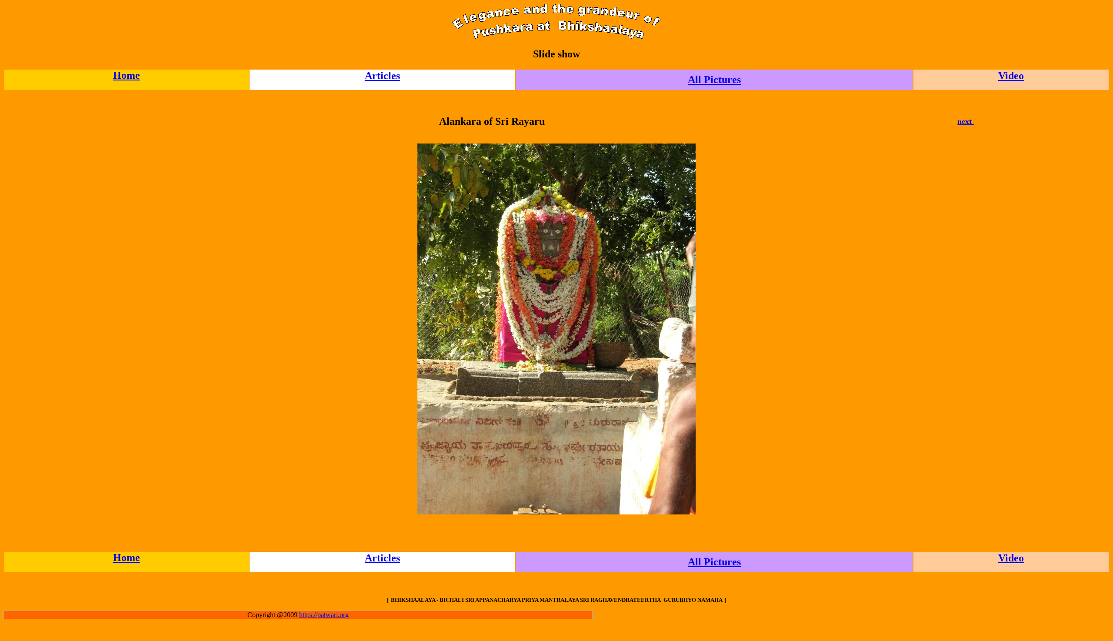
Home (126, 75)
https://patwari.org (324, 614)
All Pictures (714, 79)
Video (1011, 75)
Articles (382, 75)
